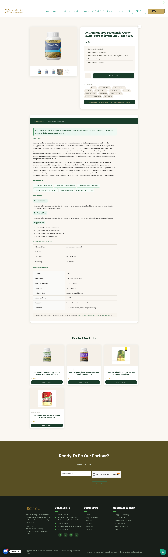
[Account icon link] (163, 2)
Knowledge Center (80, 11)
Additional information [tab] (57, 121)
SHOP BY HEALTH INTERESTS (93, 96)
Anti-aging (93, 87)
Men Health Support (115, 90)
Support (118, 11)
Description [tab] (39, 121)
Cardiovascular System (119, 87)
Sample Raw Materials (90, 93)
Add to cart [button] (47, 382)
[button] (11, 2)
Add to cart (113, 75)
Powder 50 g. (126, 90)
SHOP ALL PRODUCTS (116, 93)
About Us (56, 11)
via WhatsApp (106, 315)
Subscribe (99, 484)
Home (47, 11)
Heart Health (88, 90)
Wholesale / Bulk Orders (101, 11)
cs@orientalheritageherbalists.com (89, 315)
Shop (66, 11)
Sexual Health (103, 93)
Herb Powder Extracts (100, 90)
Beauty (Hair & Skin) (104, 87)
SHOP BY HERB (108, 96)
